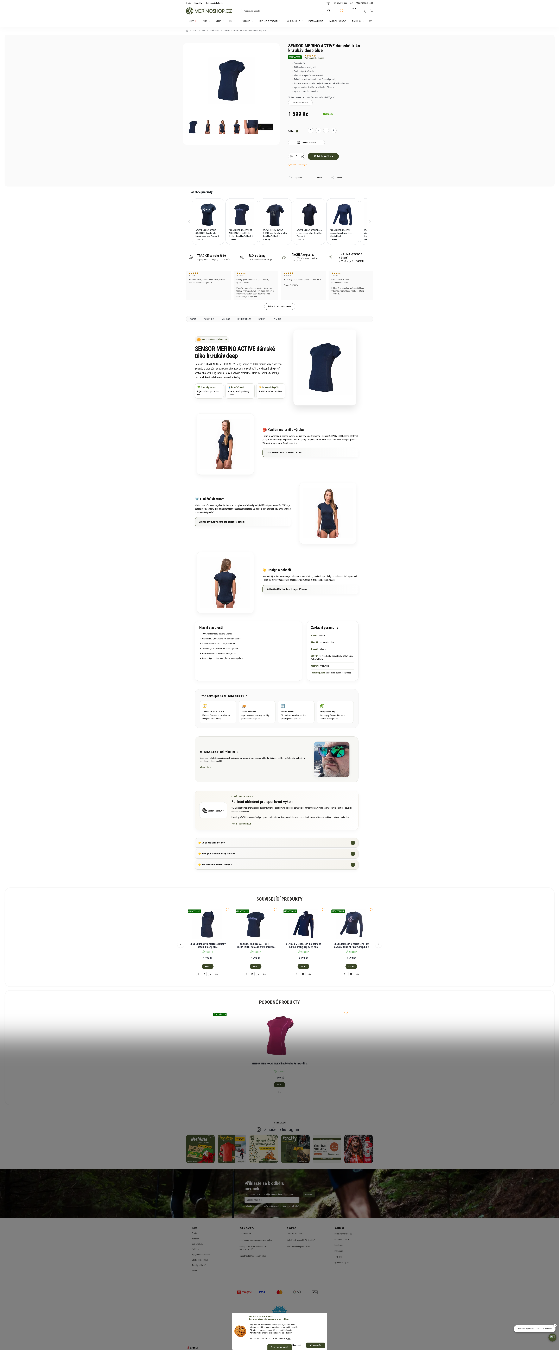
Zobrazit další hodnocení (279, 306)
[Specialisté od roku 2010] (218, 712)
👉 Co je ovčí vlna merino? (276, 842)
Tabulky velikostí (198, 1265)
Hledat (330, 10)
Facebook (339, 1245)
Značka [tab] (277, 319)
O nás (188, 3)
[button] (189, 221)
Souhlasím (317, 1345)
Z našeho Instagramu (283, 1129)
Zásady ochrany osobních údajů (253, 1256)
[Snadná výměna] (296, 712)
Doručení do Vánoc (295, 1233)
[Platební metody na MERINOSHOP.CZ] (244, 1292)
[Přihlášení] (364, 11)
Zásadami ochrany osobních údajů (285, 1206)
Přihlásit (308, 1194)
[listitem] (208, 221)
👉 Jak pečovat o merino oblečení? (276, 864)
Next (378, 944)
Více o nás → (206, 767)
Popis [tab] (193, 319)
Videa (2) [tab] (226, 319)
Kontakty (198, 3)
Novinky (195, 1270)
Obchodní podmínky (200, 1260)
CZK (353, 9)
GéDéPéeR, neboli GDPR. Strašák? (301, 1240)
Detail (208, 966)
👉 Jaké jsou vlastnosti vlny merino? (276, 853)
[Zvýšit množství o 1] (302, 157)
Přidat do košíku (322, 156)
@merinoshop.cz (342, 1262)
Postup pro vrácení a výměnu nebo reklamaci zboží (254, 1248)
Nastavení (296, 1345)
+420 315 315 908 (342, 1239)
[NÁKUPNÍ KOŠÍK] (371, 10)
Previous (180, 944)
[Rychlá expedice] (257, 712)
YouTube (338, 1257)
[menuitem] (193, 21)
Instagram (339, 1251)
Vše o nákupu (197, 1244)
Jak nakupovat (246, 1233)
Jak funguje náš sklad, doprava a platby (256, 1240)
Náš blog (195, 1249)
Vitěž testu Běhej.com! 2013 (298, 1246)
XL (216, 974)
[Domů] (188, 31)
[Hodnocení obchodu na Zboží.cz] (192, 1347)
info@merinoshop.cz (343, 1234)
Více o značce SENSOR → (242, 824)
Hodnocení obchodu (214, 3)
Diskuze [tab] (262, 319)
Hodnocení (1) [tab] (244, 319)
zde (289, 1338)
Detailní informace (300, 102)
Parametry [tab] (209, 319)
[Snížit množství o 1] (291, 157)
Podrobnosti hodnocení (314, 58)
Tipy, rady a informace (201, 1254)
